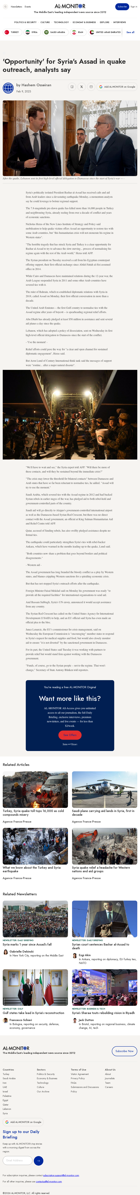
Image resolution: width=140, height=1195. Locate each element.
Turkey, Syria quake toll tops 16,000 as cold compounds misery (33, 813)
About (108, 1074)
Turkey (6, 1074)
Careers (109, 1087)
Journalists (110, 1078)
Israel (5, 1091)
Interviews (119, 22)
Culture (45, 22)
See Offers (70, 735)
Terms (65, 744)
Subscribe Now (125, 1051)
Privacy (74, 744)
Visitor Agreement (80, 1074)
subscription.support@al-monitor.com (61, 1175)
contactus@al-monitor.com (49, 1181)
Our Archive (43, 1091)
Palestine (7, 1096)
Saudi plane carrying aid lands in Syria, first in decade (103, 813)
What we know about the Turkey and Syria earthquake (32, 869)
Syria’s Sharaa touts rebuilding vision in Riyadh (103, 1013)
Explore (104, 22)
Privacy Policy (78, 1078)
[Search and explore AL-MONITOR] (5, 6)
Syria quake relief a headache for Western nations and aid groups (101, 869)
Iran (4, 1083)
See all (130, 32)
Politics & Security (25, 22)
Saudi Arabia (9, 1078)
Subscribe (122, 6)
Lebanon (7, 1109)
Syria (5, 1113)
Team (107, 1083)
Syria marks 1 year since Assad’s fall (27, 944)
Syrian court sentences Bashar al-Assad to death (100, 946)
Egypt (5, 1100)
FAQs (73, 1083)
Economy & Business (84, 22)
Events (28, 6)
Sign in (134, 6)
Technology (61, 22)
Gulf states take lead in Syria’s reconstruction (33, 1013)
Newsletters (16, 6)
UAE (5, 1087)
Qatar (6, 1104)
